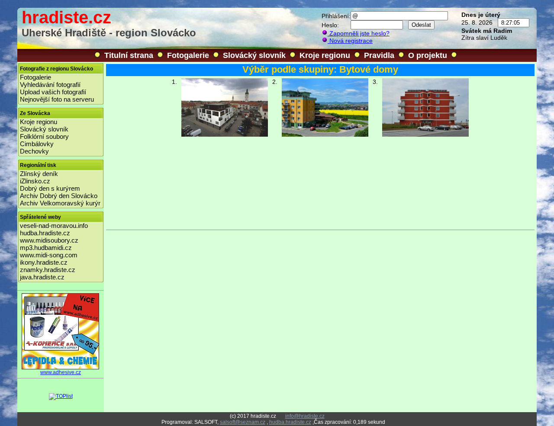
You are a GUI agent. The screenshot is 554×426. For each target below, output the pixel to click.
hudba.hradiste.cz (45, 233)
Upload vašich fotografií (53, 92)
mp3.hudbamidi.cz (46, 247)
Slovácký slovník (254, 55)
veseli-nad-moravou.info (54, 225)
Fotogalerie (188, 55)
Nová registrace (350, 40)
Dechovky (34, 151)
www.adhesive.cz (60, 372)
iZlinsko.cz (35, 181)
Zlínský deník (39, 173)
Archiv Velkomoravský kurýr (60, 203)
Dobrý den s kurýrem (50, 188)
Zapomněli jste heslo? (359, 33)
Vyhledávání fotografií (50, 84)
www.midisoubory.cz (49, 240)
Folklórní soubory (44, 136)
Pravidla (379, 55)
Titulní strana (128, 55)
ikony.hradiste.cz (44, 262)
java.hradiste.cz (42, 277)
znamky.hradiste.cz (47, 269)
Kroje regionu (325, 55)
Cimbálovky (37, 143)
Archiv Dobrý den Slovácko (58, 195)
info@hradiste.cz (305, 416)
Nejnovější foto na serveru (57, 99)
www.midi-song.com (48, 255)
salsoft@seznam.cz (242, 422)
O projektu (427, 55)
